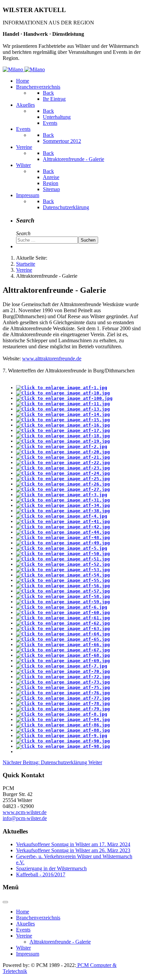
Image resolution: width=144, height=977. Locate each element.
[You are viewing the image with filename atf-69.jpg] (63, 660)
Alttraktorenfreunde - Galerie (60, 942)
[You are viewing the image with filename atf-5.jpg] (61, 548)
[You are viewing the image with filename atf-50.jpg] (63, 553)
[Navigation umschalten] (5, 902)
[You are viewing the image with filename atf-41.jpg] (63, 521)
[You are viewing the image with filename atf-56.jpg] (63, 585)
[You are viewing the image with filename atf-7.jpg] (61, 666)
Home (22, 911)
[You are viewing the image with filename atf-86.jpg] (63, 724)
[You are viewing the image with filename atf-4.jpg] (61, 516)
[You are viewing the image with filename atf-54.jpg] (63, 575)
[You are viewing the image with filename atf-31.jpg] (63, 500)
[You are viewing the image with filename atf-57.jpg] (63, 591)
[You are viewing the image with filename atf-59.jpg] (63, 601)
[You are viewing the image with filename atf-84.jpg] (63, 719)
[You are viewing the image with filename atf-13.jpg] (63, 409)
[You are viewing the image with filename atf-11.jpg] (63, 403)
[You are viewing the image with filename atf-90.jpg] (63, 740)
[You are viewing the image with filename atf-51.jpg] (63, 558)
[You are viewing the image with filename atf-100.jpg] (64, 398)
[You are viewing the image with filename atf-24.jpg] (63, 473)
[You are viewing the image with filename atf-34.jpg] (63, 505)
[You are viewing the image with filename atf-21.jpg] (63, 457)
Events (23, 929)
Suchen (88, 240)
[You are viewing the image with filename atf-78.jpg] (63, 703)
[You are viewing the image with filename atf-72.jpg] (63, 676)
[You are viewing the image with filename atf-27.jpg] (63, 489)
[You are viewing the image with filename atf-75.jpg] (63, 687)
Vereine (24, 936)
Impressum (27, 954)
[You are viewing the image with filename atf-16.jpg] (63, 425)
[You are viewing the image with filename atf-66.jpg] (63, 644)
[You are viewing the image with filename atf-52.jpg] (63, 564)
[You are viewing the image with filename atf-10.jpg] (63, 392)
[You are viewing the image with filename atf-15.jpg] (63, 419)
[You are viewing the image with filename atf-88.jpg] (63, 730)
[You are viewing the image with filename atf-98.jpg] (63, 746)
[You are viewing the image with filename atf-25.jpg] (63, 478)
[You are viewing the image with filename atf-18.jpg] (63, 435)
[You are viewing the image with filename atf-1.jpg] (61, 387)
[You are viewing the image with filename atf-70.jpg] (63, 671)
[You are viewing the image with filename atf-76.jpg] (63, 692)
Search (23, 233)
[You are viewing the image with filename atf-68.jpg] (63, 655)
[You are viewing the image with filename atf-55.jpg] (63, 580)
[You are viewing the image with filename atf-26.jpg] (63, 483)
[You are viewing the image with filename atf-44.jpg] (63, 532)
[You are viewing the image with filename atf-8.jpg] (61, 714)
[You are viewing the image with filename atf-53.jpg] (63, 569)
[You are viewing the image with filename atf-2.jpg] (61, 446)
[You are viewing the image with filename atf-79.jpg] (63, 708)
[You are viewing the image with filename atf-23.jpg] (63, 467)
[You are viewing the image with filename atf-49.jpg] (63, 542)
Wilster (23, 948)
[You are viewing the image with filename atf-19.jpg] (63, 441)
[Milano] (24, 69)
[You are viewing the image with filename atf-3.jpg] (61, 494)
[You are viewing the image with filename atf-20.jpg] (63, 451)
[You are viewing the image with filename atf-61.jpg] (63, 617)
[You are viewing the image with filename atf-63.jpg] (63, 628)
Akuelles (25, 923)
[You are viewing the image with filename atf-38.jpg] (63, 510)
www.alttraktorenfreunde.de (51, 358)
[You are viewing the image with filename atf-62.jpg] (63, 623)
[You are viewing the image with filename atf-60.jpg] (63, 612)
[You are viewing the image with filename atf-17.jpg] (63, 430)
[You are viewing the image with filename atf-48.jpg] (63, 537)
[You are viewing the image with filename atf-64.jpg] (63, 633)
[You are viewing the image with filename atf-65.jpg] (63, 639)
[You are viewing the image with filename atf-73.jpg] (63, 682)
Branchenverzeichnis (38, 917)
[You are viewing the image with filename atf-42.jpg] (63, 526)
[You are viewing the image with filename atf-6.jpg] (61, 607)
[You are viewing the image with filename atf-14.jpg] (63, 414)
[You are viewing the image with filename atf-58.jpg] (63, 596)
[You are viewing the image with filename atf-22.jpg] (63, 462)
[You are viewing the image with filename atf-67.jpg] (63, 649)
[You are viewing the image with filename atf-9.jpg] (61, 735)
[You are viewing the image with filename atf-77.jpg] (63, 698)
